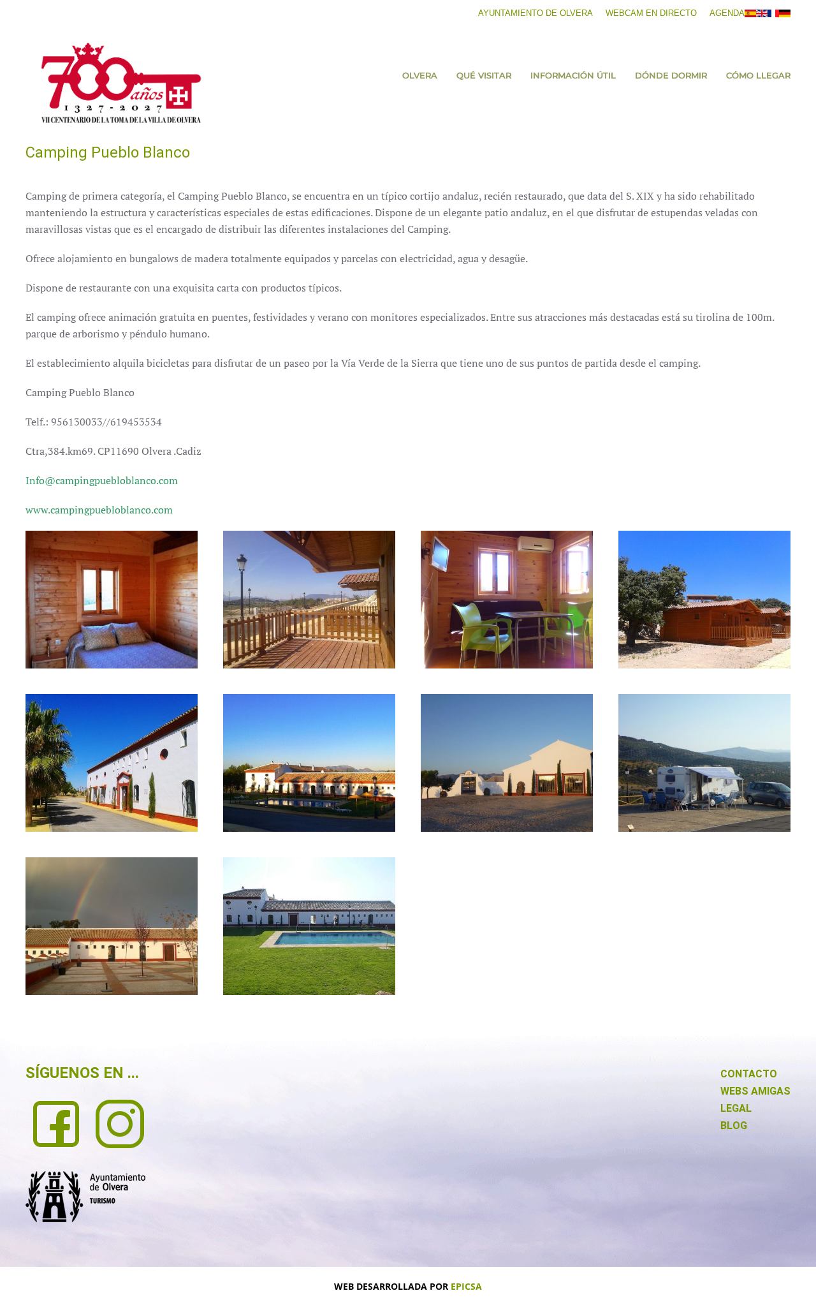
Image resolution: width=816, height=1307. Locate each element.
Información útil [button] (573, 75)
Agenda (727, 13)
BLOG (733, 1125)
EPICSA (466, 1286)
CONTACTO (748, 1074)
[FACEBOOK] (56, 1123)
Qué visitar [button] (483, 75)
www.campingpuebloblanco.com (99, 510)
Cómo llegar (758, 75)
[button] (112, 599)
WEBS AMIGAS (755, 1091)
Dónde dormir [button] (671, 75)
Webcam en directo (651, 13)
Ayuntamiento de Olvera (535, 13)
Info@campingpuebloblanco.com (102, 480)
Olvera (419, 75)
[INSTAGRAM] (119, 1123)
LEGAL (736, 1108)
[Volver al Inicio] (121, 83)
